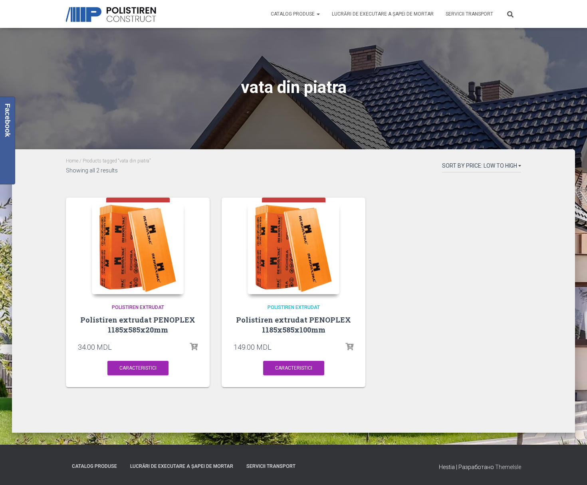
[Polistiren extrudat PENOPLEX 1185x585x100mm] (293, 248)
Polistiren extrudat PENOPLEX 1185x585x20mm (137, 325)
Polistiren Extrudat (138, 307)
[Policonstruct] (113, 14)
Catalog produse (293, 14)
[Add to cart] (194, 347)
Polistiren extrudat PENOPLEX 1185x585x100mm (293, 325)
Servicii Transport (469, 14)
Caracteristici (138, 368)
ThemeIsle (508, 467)
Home (72, 161)
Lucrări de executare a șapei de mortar (383, 14)
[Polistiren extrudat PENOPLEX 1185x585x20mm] (138, 248)
